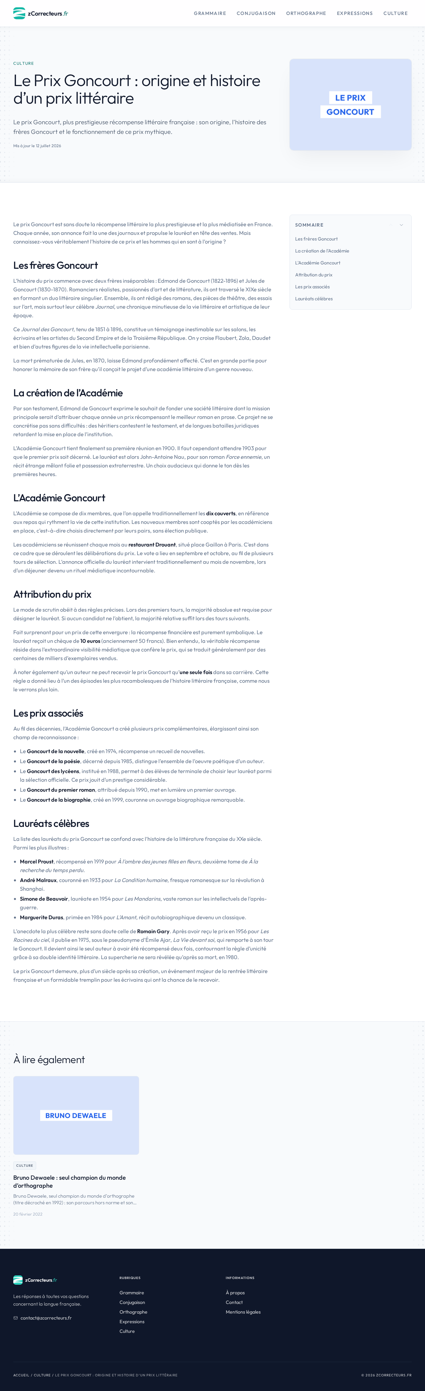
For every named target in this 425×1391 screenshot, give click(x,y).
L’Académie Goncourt (317, 263)
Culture (42, 1375)
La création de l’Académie (322, 251)
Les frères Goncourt (316, 239)
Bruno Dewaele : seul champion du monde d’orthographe (69, 1182)
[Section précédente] (390, 225)
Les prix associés (312, 287)
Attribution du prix (313, 275)
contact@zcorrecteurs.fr (46, 1318)
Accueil (21, 1375)
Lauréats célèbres (314, 299)
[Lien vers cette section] (104, 264)
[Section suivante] (401, 225)
